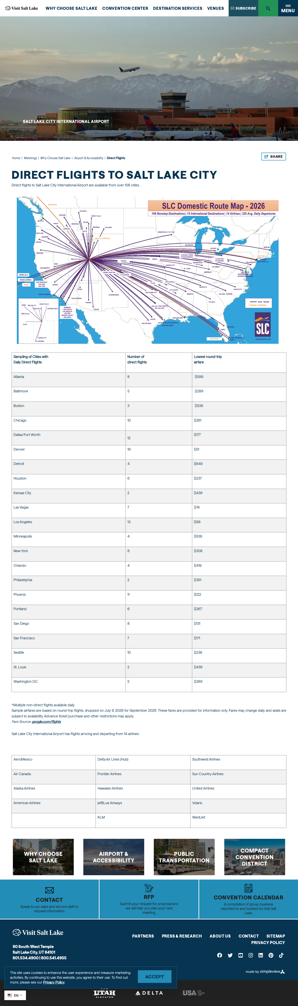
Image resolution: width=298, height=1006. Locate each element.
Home (17, 158)
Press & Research (182, 936)
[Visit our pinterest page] (271, 955)
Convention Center (125, 8)
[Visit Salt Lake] (38, 932)
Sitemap (276, 936)
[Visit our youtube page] (240, 955)
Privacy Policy (268, 942)
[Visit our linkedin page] (261, 955)
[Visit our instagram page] (250, 955)
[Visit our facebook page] (219, 955)
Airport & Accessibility (89, 158)
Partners (143, 936)
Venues (215, 8)
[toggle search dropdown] (268, 8)
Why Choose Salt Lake (72, 8)
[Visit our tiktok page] (281, 955)
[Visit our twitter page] (230, 955)
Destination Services (177, 8)
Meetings (31, 158)
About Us (220, 936)
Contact (249, 936)
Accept (154, 976)
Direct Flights (116, 158)
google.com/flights (46, 721)
